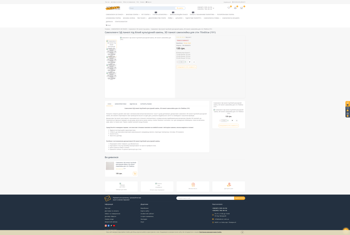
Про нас (107, 2)
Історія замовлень (147, 216)
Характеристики (120, 104)
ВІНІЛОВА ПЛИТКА (132, 14)
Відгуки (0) (133, 104)
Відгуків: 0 (188, 37)
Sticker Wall (187, 43)
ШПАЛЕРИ (178, 18)
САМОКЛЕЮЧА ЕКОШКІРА (230, 18)
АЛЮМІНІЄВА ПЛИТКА (113, 18)
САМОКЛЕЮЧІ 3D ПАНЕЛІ (114, 14)
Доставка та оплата (116, 2)
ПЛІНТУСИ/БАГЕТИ (121, 21)
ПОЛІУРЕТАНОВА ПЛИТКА (225, 14)
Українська (227, 2)
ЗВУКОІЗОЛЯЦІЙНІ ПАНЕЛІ (179, 14)
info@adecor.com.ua (222, 219)
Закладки (144, 219)
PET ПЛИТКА (145, 14)
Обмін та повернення (129, 2)
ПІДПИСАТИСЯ (239, 198)
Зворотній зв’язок (111, 222)
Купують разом (146, 104)
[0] (235, 8)
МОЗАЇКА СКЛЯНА (129, 18)
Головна (107, 29)
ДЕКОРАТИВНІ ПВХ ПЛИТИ (157, 18)
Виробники (144, 208)
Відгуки (149, 2)
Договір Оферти (110, 216)
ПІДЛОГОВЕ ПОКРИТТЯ (193, 18)
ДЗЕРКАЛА (109, 21)
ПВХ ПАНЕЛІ (141, 18)
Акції (109, 25)
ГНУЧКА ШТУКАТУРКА (160, 14)
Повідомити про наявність (186, 67)
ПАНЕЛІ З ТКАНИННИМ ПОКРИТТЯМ (202, 14)
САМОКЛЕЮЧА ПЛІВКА (211, 18)
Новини (142, 2)
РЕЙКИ (170, 18)
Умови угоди (109, 219)
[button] (111, 38)
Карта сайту (145, 211)
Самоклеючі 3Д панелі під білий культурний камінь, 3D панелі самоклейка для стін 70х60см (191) (126, 165)
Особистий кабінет (239, 2)
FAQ (137, 2)
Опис (109, 104)
